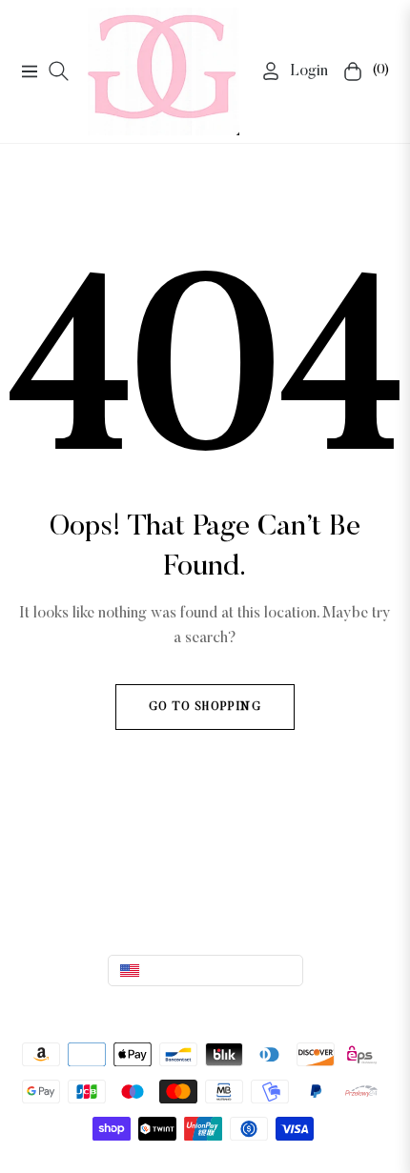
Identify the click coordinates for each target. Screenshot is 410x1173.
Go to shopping (205, 707)
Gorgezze (232, 1007)
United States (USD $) (210, 970)
